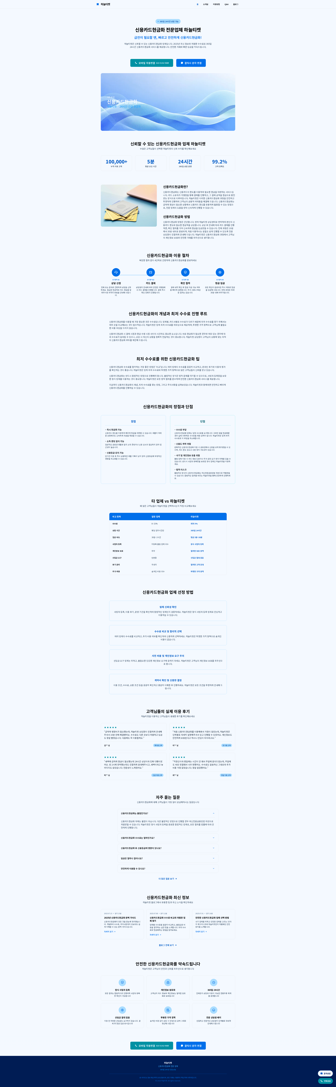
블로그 (235, 4)
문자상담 (327, 1073)
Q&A (227, 4)
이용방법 (216, 4)
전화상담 (327, 1081)
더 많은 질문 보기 (166, 878)
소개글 (205, 4)
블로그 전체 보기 (166, 945)
